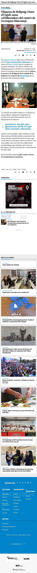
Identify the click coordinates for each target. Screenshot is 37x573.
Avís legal (5, 529)
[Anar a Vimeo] (28, 482)
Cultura (4, 513)
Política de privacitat (9, 526)
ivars (19, 169)
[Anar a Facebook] (17, 482)
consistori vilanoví (9, 60)
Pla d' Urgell (5, 8)
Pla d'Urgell (24, 76)
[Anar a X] (19, 482)
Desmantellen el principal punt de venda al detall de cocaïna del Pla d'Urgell (18, 321)
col (11, 169)
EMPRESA (4, 500)
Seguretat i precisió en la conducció (15, 292)
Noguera (16, 509)
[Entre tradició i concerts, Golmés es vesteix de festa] (18, 367)
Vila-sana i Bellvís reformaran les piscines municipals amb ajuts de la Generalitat (17, 470)
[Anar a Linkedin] (22, 482)
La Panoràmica (6, 509)
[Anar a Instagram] (25, 482)
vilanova (24, 169)
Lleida (15, 494)
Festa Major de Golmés (10, 265)
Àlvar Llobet (5, 383)
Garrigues (17, 497)
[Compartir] (19, 55)
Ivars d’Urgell (13, 64)
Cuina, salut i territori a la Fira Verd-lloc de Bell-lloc (18, 411)
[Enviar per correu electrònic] (15, 55)
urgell (3, 169)
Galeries (28, 499)
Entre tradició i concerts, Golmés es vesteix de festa (18, 381)
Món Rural (5, 494)
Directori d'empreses (5, 504)
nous (7, 169)
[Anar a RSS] (31, 482)
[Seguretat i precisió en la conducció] (18, 279)
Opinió (28, 496)
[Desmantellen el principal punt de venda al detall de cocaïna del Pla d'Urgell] (18, 306)
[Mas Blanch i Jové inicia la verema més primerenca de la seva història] (4, 222)
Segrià (16, 506)
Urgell (16, 512)
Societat (4, 497)
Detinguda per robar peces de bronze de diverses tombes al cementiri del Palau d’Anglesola (17, 351)
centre (14, 169)
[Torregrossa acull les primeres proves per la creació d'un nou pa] (18, 426)
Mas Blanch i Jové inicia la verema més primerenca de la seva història (18, 223)
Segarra (16, 503)
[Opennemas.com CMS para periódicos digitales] (18, 544)
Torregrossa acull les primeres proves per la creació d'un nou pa (17, 441)
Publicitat (5, 523)
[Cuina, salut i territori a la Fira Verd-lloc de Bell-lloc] (18, 397)
